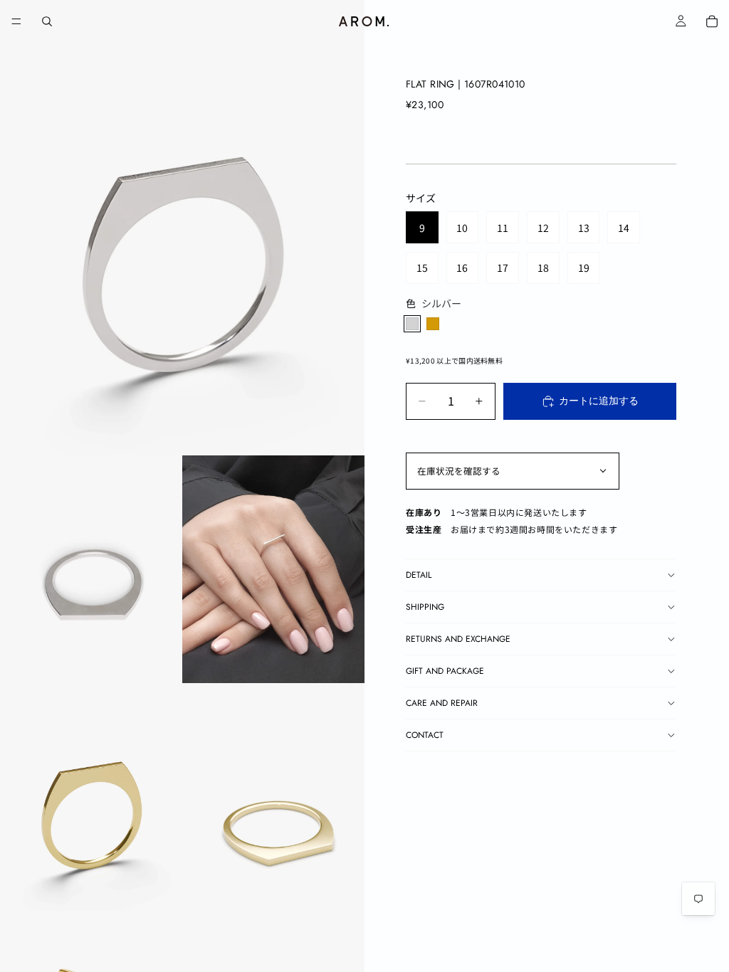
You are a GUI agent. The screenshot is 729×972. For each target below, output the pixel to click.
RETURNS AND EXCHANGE (458, 639)
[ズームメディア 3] (273, 569)
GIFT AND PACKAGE (445, 671)
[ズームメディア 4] (91, 797)
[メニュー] (16, 21)
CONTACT (425, 735)
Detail (418, 575)
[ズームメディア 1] (182, 227)
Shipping (425, 607)
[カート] (712, 21)
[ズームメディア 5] (273, 797)
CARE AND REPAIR (442, 703)
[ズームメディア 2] (91, 569)
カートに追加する (599, 400)
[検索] (47, 21)
